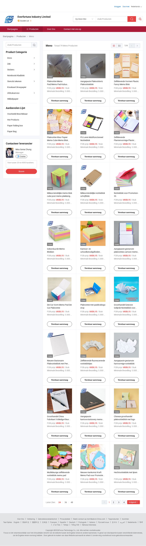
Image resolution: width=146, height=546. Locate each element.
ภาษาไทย (56, 525)
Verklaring (31, 519)
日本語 (44, 522)
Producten (33, 29)
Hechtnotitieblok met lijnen (125, 472)
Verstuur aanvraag (59, 100)
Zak (9, 63)
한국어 (114, 522)
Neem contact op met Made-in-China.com (89, 519)
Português (82, 522)
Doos (9, 58)
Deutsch (72, 522)
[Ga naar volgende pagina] (137, 46)
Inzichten (125, 519)
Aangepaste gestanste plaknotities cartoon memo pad (126, 251)
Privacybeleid (65, 519)
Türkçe (65, 525)
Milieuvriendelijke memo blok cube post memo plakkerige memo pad (59, 196)
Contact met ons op (72, 29)
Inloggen (117, 6)
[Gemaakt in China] (21, 5)
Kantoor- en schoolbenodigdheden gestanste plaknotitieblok (91, 251)
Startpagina (12, 29)
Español (63, 522)
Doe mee (126, 6)
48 (72, 502)
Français (53, 522)
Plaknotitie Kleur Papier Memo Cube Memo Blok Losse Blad (57, 140)
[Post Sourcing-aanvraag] (140, 19)
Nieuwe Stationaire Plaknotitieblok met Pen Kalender (57, 363)
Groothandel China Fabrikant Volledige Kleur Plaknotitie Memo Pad (58, 419)
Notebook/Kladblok (16, 75)
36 (66, 502)
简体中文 (25, 522)
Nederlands (132, 522)
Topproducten (113, 519)
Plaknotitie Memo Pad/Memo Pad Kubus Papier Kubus (57, 84)
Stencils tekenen (14, 81)
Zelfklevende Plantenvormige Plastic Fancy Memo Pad (124, 140)
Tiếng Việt (75, 525)
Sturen (21, 171)
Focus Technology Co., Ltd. (69, 530)
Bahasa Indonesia (89, 525)
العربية (122, 522)
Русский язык (103, 522)
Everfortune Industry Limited (34, 16)
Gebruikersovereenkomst (47, 519)
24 (59, 502)
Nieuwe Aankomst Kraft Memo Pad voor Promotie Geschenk (91, 475)
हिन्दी (141, 522)
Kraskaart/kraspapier (16, 87)
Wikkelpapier (12, 98)
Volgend (132, 502)
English (16, 522)
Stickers (10, 69)
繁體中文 (35, 522)
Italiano (92, 522)
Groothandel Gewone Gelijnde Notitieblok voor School (124, 307)
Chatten (23, 156)
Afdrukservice (13, 93)
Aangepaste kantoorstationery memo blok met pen (91, 419)
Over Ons (51, 29)
